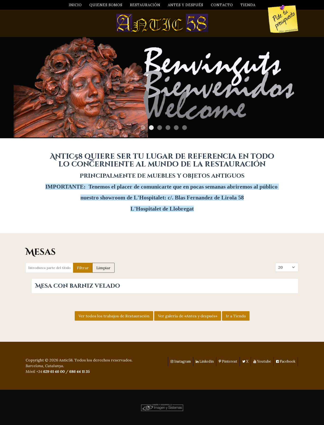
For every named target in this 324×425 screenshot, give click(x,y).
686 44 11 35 (79, 371)
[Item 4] (176, 127)
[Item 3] (168, 127)
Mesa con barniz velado (77, 286)
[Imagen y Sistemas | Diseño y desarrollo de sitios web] (162, 407)
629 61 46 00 (54, 371)
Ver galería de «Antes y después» (187, 316)
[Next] (315, 87)
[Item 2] (159, 127)
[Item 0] (143, 127)
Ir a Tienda (236, 316)
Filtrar (83, 267)
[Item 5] (184, 127)
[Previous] (9, 87)
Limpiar (103, 267)
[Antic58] (162, 23)
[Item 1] (151, 127)
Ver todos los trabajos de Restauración (114, 316)
